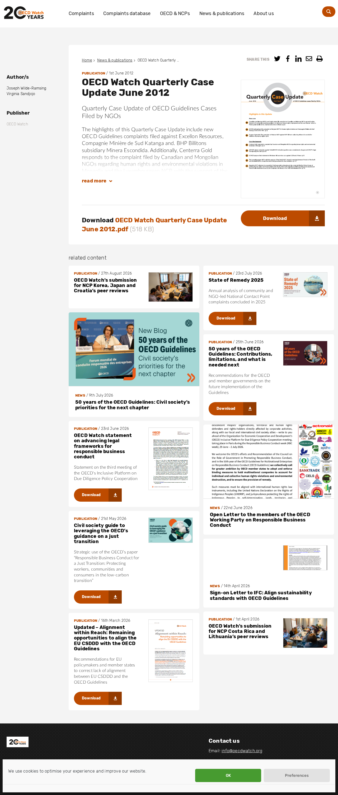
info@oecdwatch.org (242, 750)
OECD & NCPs (175, 13)
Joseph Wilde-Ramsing (26, 88)
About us (263, 13)
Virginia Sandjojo (21, 94)
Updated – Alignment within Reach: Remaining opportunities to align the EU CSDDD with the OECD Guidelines (105, 638)
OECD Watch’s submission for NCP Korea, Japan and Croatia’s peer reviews (105, 285)
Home (87, 60)
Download (275, 218)
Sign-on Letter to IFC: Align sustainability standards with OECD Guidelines (261, 595)
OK (228, 775)
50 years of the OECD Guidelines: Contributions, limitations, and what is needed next (241, 357)
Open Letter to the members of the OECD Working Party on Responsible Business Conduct (260, 520)
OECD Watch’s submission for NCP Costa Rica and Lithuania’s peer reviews (240, 631)
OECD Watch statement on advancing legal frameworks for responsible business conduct (103, 446)
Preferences (297, 775)
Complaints (81, 13)
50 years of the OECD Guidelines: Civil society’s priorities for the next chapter (132, 404)
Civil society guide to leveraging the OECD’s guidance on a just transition (101, 533)
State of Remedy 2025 (236, 280)
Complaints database (127, 13)
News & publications (221, 13)
